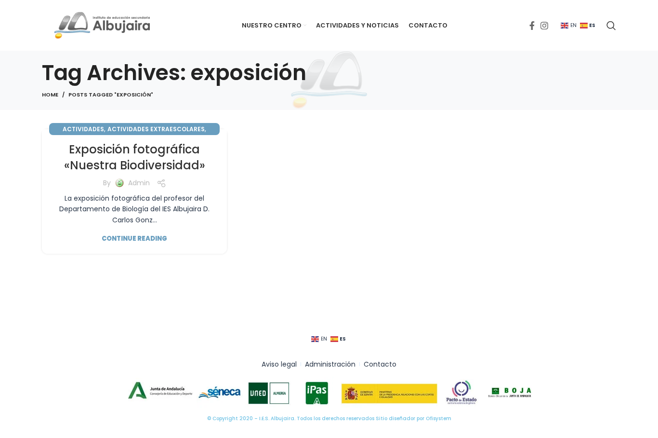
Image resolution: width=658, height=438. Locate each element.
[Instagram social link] (544, 25)
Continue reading (134, 238)
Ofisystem (438, 418)
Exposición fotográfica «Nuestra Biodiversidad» (134, 157)
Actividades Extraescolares (156, 129)
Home (50, 94)
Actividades (83, 129)
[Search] (611, 25)
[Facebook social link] (532, 25)
